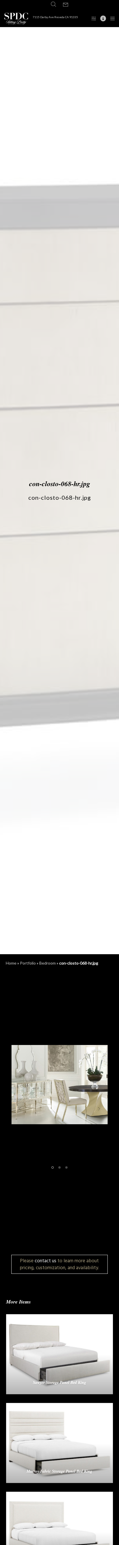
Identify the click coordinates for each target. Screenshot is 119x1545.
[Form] (65, 4)
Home (11, 963)
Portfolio (28, 963)
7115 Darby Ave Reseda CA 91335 (55, 17)
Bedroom (47, 963)
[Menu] (111, 18)
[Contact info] (101, 18)
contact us (45, 1261)
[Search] (53, 4)
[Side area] (92, 18)
